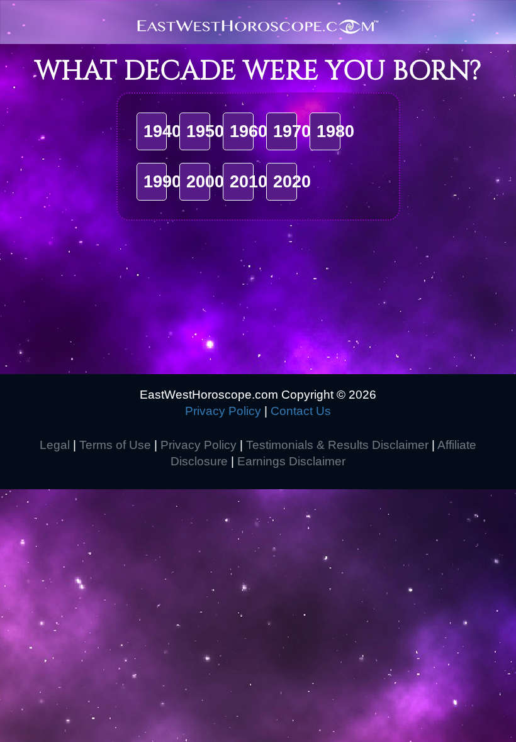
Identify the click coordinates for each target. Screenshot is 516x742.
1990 (162, 181)
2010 (248, 181)
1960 (248, 131)
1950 (205, 131)
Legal (55, 444)
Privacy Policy (223, 411)
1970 (292, 131)
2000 (205, 181)
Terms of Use (115, 444)
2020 (292, 181)
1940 (162, 131)
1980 (335, 131)
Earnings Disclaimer (291, 461)
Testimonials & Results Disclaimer (337, 444)
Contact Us (301, 411)
